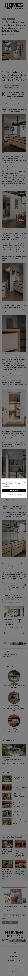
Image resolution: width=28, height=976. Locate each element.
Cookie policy (6, 486)
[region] (14, 488)
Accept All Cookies (14, 490)
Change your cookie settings (14, 494)
